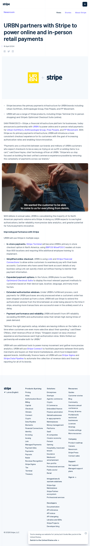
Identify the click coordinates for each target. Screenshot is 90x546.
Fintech (50, 441)
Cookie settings (74, 430)
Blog (70, 399)
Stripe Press (73, 452)
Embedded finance (54, 408)
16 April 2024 (9, 46)
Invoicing (28, 435)
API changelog (52, 516)
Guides (71, 392)
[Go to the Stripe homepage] (6, 388)
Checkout (29, 408)
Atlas (27, 395)
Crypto (28, 418)
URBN (36, 126)
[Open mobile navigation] (84, 4)
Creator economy (54, 438)
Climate (28, 412)
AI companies (52, 435)
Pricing (28, 392)
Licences (72, 423)
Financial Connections (34, 428)
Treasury (29, 474)
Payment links (31, 448)
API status (51, 513)
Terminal (28, 471)
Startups (50, 395)
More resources (74, 433)
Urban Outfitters (15, 129)
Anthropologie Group (35, 129)
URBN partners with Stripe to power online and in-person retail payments (40, 32)
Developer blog (53, 526)
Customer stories (75, 395)
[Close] (85, 534)
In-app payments (54, 418)
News (58, 12)
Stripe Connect (34, 348)
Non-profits (51, 463)
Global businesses (54, 415)
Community (73, 402)
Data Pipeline (30, 422)
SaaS (49, 431)
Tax (26, 467)
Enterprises (51, 392)
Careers (71, 446)
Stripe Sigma (68, 355)
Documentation (53, 506)
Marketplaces (52, 422)
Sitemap (71, 427)
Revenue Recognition (34, 461)
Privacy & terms (74, 411)
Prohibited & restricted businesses (73, 417)
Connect (28, 415)
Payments (29, 451)
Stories (68, 12)
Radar (27, 457)
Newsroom (9, 12)
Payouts (28, 454)
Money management (55, 425)
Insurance (51, 454)
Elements (29, 425)
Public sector (52, 470)
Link (50, 259)
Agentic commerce (54, 399)
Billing (27, 402)
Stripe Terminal (34, 244)
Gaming (50, 444)
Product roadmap (75, 443)
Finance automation (55, 412)
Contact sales (74, 456)
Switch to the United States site (43, 540)
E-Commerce (52, 405)
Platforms (51, 428)
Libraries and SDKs (54, 520)
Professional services (55, 466)
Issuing (28, 438)
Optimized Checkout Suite (20, 280)
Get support (73, 465)
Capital (28, 405)
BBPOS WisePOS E (55, 247)
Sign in (71, 477)
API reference (52, 510)
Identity (28, 431)
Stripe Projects (53, 523)
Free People (53, 129)
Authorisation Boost (33, 399)
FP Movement (71, 129)
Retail (49, 473)
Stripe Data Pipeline (14, 358)
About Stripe (80, 12)
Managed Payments (33, 444)
